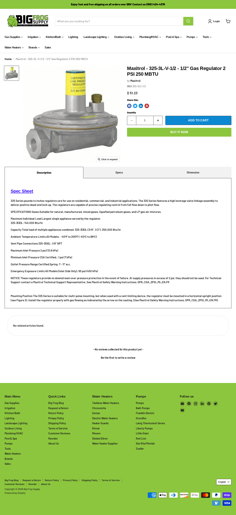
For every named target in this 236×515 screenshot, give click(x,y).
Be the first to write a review (118, 357)
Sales (48, 47)
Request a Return (58, 408)
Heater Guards (100, 423)
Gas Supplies (13, 36)
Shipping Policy (57, 423)
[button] (118, 357)
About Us (53, 443)
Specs (119, 172)
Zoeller (140, 448)
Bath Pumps (143, 408)
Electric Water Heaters (105, 418)
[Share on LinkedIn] (141, 106)
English (222, 481)
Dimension (193, 172)
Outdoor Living (123, 36)
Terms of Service (58, 428)
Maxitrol (135, 80)
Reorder (53, 438)
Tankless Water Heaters (105, 403)
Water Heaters (13, 47)
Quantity (131, 112)
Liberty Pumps (144, 428)
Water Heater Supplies (105, 443)
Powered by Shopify (15, 492)
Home (8, 59)
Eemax (96, 413)
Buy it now (179, 132)
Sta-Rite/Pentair (145, 443)
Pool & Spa (173, 36)
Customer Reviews (59, 433)
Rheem (96, 433)
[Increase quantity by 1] (158, 120)
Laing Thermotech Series (150, 423)
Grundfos (141, 418)
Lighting (73, 36)
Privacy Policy (56, 418)
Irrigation (33, 36)
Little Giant (142, 433)
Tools (206, 36)
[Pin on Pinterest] (147, 106)
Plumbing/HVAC (149, 36)
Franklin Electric (145, 413)
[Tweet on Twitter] (135, 106)
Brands (33, 47)
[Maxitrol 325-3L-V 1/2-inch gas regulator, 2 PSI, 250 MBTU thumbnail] (11, 73)
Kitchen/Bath (53, 36)
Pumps (191, 36)
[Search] (188, 21)
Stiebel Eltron (100, 438)
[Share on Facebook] (129, 106)
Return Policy (56, 413)
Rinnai (96, 428)
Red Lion (141, 438)
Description (44, 172)
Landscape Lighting (95, 36)
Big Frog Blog (56, 403)
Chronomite (99, 408)
